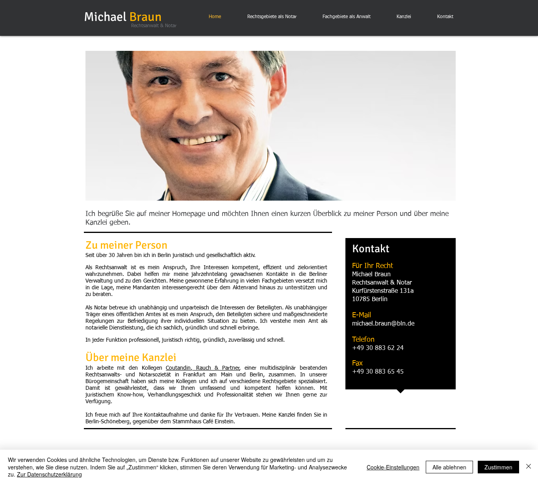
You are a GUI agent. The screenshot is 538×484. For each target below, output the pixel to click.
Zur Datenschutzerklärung (49, 474)
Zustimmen (498, 467)
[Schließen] (528, 467)
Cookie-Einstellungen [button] (393, 467)
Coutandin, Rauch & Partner (202, 368)
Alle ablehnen (449, 467)
